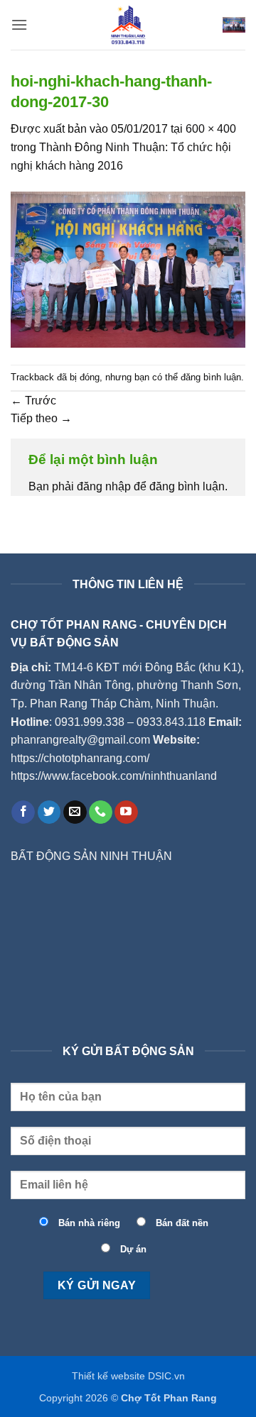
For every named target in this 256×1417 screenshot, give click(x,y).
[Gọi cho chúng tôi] (100, 812)
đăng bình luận (211, 377)
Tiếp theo (41, 418)
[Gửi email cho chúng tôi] (75, 812)
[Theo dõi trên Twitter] (49, 812)
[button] (19, 24)
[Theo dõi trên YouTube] (126, 812)
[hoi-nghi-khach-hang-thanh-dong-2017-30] (128, 269)
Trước (33, 401)
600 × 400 (211, 129)
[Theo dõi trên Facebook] (23, 812)
